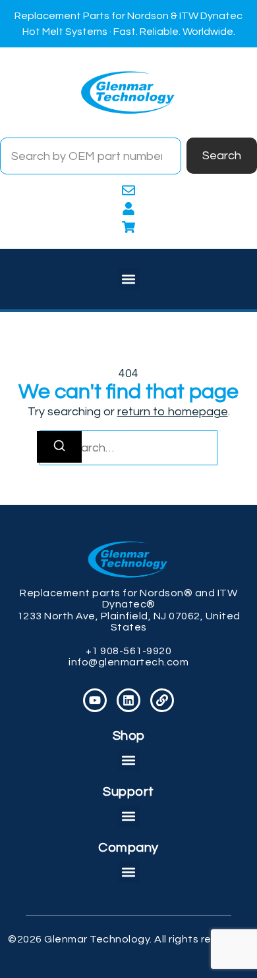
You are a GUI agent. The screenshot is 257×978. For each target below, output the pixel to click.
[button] (129, 279)
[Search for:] (128, 447)
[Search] (59, 447)
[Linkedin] (128, 700)
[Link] (162, 700)
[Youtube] (95, 700)
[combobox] (90, 156)
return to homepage (172, 411)
